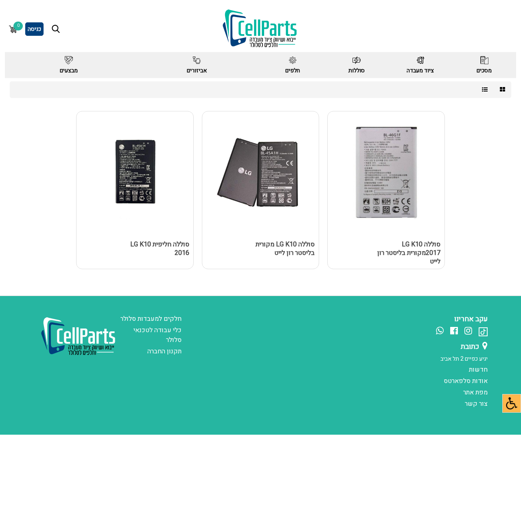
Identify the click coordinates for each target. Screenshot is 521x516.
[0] (13, 29)
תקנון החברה (164, 351)
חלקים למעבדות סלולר (151, 319)
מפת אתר (475, 392)
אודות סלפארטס (466, 381)
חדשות (478, 369)
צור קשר (476, 404)
